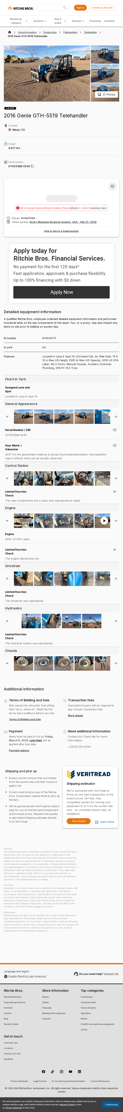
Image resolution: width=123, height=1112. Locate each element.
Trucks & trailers (88, 1008)
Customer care (11, 1043)
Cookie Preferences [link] (100, 1081)
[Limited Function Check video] (114, 491)
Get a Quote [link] (79, 821)
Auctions (38, 21)
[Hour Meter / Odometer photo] (114, 445)
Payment (46, 1018)
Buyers (45, 997)
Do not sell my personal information (68, 1081)
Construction (87, 997)
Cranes (84, 1029)
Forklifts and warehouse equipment (97, 1024)
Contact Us (111, 974)
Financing (95, 21)
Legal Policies (39, 1081)
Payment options (19, 751)
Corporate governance (14, 1002)
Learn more (107, 822)
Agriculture (86, 1013)
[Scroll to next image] (116, 416)
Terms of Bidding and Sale (25, 719)
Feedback (8, 1059)
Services (77, 21)
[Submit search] (65, 8)
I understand (111, 1104)
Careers (7, 1013)
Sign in (80, 7)
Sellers (45, 1002)
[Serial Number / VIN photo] (114, 430)
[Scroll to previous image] (7, 416)
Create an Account (102, 7)
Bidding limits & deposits (54, 1013)
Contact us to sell (12, 1053)
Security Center (11, 1024)
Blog (6, 1018)
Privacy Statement (19, 1081)
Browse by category (16, 21)
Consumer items (88, 1002)
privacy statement (14, 1108)
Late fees (36, 740)
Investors (8, 1008)
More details (75, 716)
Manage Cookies (67, 1104)
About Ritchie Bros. (13, 997)
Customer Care (97, 207)
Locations (109, 21)
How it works (57, 21)
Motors (84, 1018)
